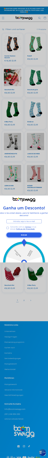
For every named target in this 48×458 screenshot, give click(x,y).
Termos (28, 227)
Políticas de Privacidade (25, 229)
